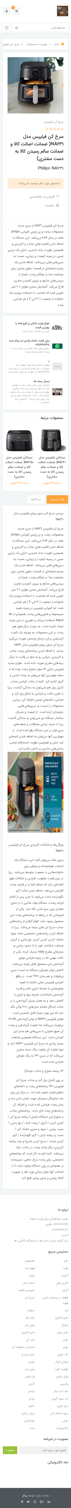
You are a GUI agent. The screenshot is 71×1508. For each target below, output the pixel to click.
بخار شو (30, 1317)
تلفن (65, 1340)
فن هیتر (30, 1376)
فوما (65, 1268)
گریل (65, 1290)
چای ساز (30, 1325)
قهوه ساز (30, 1268)
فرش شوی (62, 1376)
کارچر (32, 1384)
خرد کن (30, 1340)
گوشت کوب (61, 1369)
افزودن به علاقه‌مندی (43, 196)
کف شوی (63, 1354)
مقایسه (50, 205)
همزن (31, 1362)
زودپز (32, 1398)
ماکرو (32, 1406)
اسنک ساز (29, 1283)
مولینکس (29, 1420)
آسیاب (64, 1275)
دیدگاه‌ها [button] (36, 499)
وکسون (64, 1384)
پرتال (24, 1495)
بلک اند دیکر (61, 1391)
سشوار (31, 1310)
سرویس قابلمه (26, 1290)
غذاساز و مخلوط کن (23, 1347)
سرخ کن (30, 1297)
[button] (16, 11)
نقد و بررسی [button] (57, 499)
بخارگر (64, 1325)
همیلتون (30, 1260)
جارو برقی (62, 1332)
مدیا (32, 1428)
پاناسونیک (62, 1428)
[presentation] (63, 85)
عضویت (10, 1450)
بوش (65, 1420)
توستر (31, 1391)
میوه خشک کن (59, 1413)
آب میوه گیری (60, 1398)
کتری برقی (62, 1283)
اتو (66, 1310)
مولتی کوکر (61, 1362)
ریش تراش (28, 1413)
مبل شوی (62, 1406)
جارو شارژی (61, 1317)
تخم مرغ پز (28, 1354)
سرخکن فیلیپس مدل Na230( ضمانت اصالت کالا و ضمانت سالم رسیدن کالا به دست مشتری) (52, 467)
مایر (66, 1260)
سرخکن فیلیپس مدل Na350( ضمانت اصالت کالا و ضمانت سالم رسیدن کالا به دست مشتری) (19, 467)
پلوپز (32, 1275)
